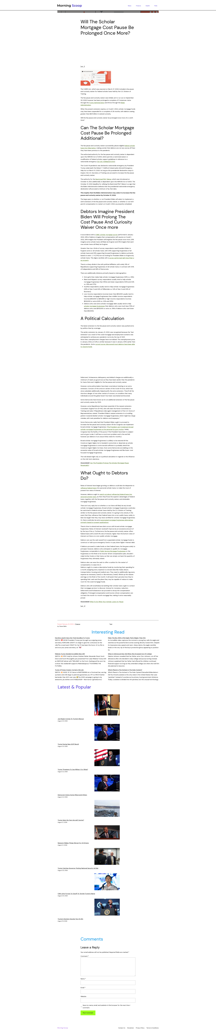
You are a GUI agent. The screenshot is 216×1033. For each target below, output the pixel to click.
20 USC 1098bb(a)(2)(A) (106, 162)
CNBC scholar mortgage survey (107, 235)
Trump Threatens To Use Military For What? (73, 769)
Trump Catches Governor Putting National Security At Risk (78, 868)
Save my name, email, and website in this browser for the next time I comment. (106, 1006)
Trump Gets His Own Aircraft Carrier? (71, 820)
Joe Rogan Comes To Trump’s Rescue (71, 719)
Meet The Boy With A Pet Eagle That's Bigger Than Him (127, 638)
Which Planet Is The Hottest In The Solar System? (125, 670)
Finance (77, 624)
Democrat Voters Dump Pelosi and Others (72, 795)
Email (83, 988)
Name (83, 979)
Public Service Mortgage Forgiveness (113, 551)
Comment (85, 956)
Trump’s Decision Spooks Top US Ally (70, 919)
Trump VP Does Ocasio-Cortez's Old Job (69, 670)
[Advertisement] (108, 51)
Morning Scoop (62, 1028)
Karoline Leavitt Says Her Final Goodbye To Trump (72, 638)
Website (83, 996)
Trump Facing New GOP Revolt (68, 744)
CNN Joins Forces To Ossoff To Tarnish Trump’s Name (76, 894)
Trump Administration (96, 103)
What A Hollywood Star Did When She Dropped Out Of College (130, 654)
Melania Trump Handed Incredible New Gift (70, 654)
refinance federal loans (89, 488)
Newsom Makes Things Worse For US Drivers (73, 843)
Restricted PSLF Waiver (103, 179)
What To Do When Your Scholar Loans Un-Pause (106, 602)
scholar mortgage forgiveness (94, 306)
